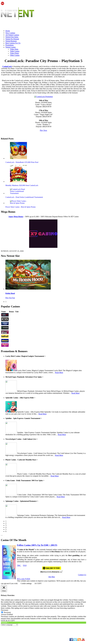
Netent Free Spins (11, 37)
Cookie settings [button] (26, 583)
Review (12, 315)
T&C (19, 565)
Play (16, 315)
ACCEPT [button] (38, 583)
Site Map (51, 577)
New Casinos (10, 33)
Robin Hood (10, 293)
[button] (18, 150)
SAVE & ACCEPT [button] (8, 620)
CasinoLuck (7, 66)
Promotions (9, 45)
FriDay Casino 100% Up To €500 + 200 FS (37, 545)
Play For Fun (10, 298)
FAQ (25, 565)
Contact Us (82, 575)
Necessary (7, 612)
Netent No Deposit (12, 39)
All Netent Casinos (12, 35)
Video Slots (14, 49)
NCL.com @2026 (23, 579)
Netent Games (10, 47)
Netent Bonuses (11, 41)
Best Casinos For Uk (12, 43)
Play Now (43, 130)
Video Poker (14, 53)
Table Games (14, 51)
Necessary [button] (4, 610)
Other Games (14, 55)
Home (7, 31)
